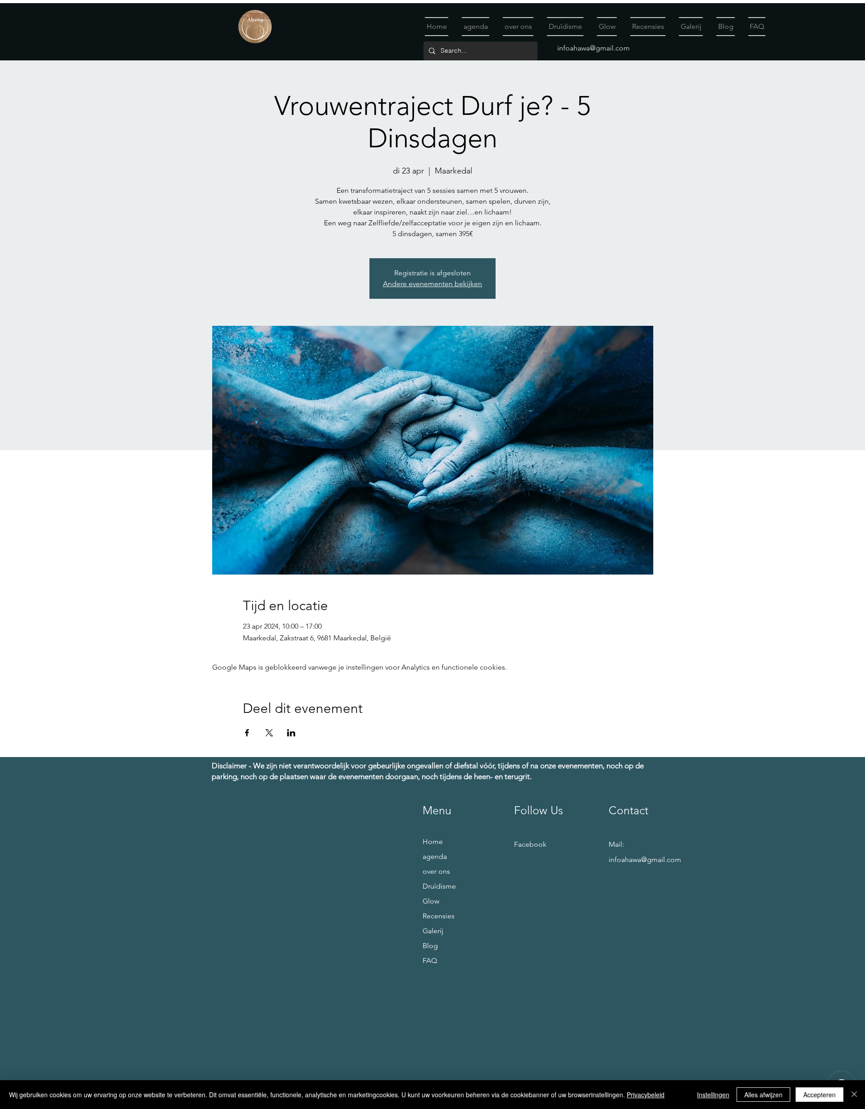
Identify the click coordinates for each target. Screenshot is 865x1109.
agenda (435, 856)
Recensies (439, 916)
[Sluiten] (854, 1094)
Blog (430, 945)
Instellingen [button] (713, 1094)
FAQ (430, 960)
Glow (431, 901)
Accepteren (819, 1094)
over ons (436, 871)
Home (433, 841)
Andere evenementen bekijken (432, 283)
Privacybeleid (646, 1094)
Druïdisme (439, 886)
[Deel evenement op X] (269, 732)
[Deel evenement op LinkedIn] (291, 732)
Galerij (433, 930)
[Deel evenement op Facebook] (247, 732)
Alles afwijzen (763, 1094)
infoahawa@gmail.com (593, 48)
